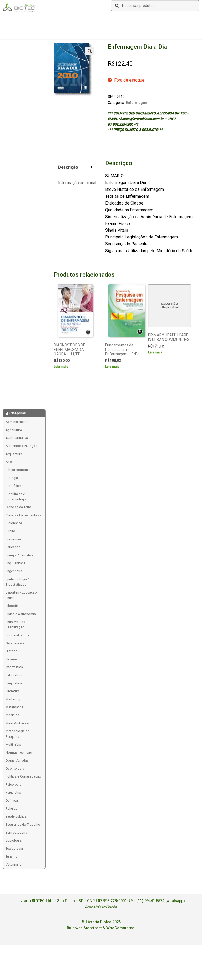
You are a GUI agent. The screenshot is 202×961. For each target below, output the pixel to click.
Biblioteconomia (18, 470)
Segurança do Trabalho (23, 824)
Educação (13, 547)
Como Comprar (44, 20)
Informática (14, 667)
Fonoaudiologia (17, 635)
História (11, 651)
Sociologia (14, 840)
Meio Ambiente (17, 723)
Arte (9, 462)
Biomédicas (14, 486)
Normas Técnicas (19, 752)
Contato (81, 20)
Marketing (13, 699)
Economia (13, 539)
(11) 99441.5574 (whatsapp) (160, 901)
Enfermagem (137, 103)
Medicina (12, 715)
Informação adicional (77, 182)
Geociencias (15, 643)
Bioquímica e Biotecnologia (16, 496)
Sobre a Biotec (16, 20)
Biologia (12, 478)
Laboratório (14, 675)
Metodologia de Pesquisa (17, 733)
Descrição (68, 167)
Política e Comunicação (23, 776)
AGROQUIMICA (17, 438)
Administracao (17, 422)
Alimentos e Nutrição (21, 446)
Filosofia (12, 606)
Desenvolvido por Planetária (101, 906)
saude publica (16, 816)
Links (66, 20)
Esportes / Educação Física (21, 595)
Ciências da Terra (18, 507)
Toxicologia (14, 848)
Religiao (12, 808)
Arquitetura (14, 454)
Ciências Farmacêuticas (24, 515)
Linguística (14, 683)
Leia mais (61, 367)
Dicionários (14, 523)
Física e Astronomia (21, 614)
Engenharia (14, 571)
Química (12, 801)
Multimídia (13, 744)
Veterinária (14, 865)
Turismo (12, 856)
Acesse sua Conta (19, 30)
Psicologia (13, 784)
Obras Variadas (17, 761)
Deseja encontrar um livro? (113, 20)
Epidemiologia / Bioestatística (17, 581)
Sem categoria (16, 832)
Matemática (14, 707)
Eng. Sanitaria (16, 563)
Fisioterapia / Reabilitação (15, 624)
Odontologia (15, 768)
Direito (10, 531)
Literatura (13, 691)
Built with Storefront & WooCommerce (100, 928)
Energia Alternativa (19, 555)
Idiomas (12, 659)
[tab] (75, 167)
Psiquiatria (13, 792)
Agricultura (14, 430)
